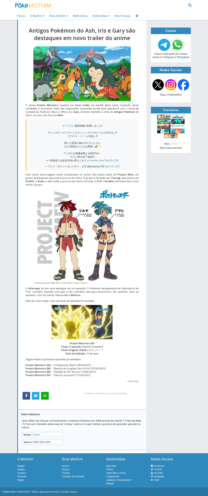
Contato (21, 472)
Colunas (66, 472)
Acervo (65, 465)
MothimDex (80, 16)
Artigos (66, 469)
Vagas (20, 479)
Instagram (158, 476)
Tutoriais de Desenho (73, 476)
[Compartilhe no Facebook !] (26, 396)
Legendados (113, 476)
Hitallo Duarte (69, 491)
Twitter (36, 434)
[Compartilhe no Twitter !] (35, 396)
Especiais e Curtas (116, 472)
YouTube (158, 472)
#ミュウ (79, 136)
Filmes (109, 469)
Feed (156, 479)
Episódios (111, 465)
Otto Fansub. (122, 16)
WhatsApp (183, 57)
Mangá (109, 483)
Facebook (158, 465)
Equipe (20, 465)
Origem (21, 469)
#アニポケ (68, 125)
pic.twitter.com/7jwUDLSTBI (103, 160)
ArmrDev (55, 491)
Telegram (168, 57)
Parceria (21, 476)
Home (21, 16)
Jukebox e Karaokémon (118, 479)
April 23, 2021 (112, 166)
